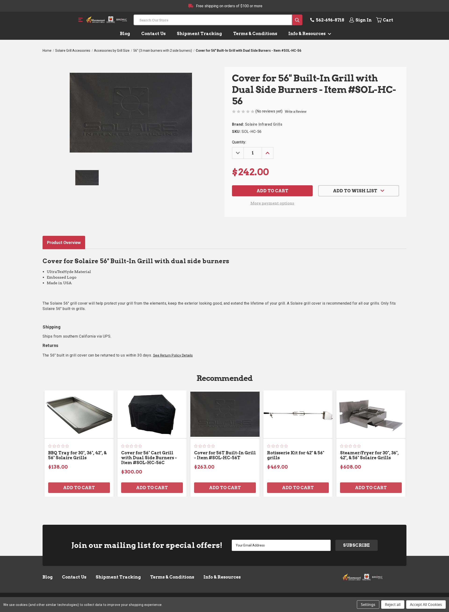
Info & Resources (307, 33)
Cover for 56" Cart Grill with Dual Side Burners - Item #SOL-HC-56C (149, 457)
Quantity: (239, 142)
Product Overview (64, 242)
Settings (368, 604)
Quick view (79, 414)
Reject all (393, 604)
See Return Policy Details (173, 355)
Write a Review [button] (296, 111)
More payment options (272, 203)
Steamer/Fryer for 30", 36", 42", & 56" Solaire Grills (369, 455)
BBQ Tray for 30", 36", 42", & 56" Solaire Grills (77, 455)
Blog (125, 33)
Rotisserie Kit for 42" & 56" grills (295, 455)
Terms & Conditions (255, 33)
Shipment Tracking (199, 33)
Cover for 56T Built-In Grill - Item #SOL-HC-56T (225, 455)
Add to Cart (79, 487)
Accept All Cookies (426, 604)
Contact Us (153, 33)
